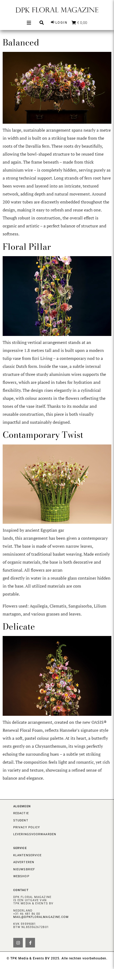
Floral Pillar (27, 246)
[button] (29, 22)
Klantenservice (27, 855)
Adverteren (23, 862)
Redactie (21, 813)
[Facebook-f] (30, 942)
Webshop (21, 876)
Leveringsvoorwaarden (34, 834)
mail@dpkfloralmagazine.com (41, 917)
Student (20, 820)
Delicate (19, 626)
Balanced (21, 42)
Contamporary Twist (43, 434)
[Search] (41, 22)
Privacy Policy (26, 827)
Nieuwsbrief (24, 869)
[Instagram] (18, 942)
